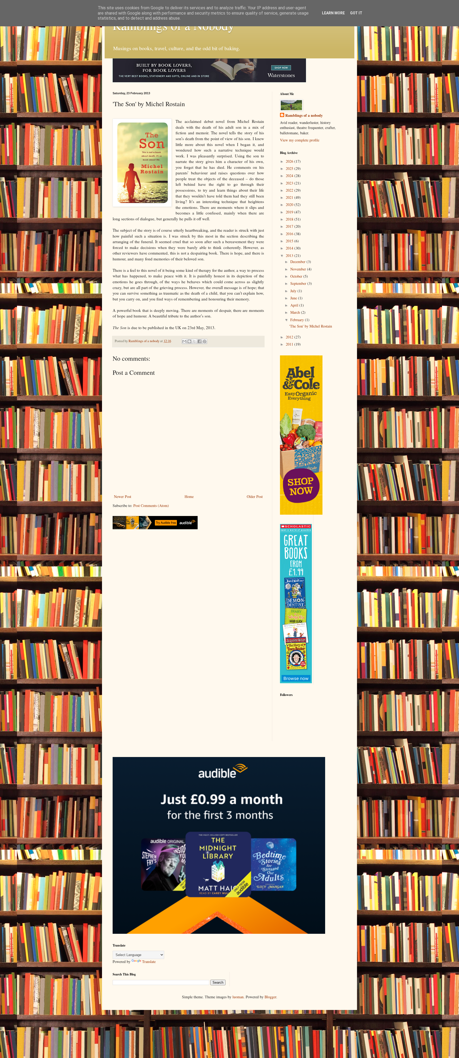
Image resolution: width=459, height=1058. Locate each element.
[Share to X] (194, 341)
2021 (290, 197)
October (296, 276)
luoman (238, 996)
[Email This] (184, 341)
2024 (290, 175)
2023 (290, 183)
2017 (290, 226)
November (298, 269)
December (298, 261)
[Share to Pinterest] (204, 341)
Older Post (255, 496)
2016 (290, 233)
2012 (290, 336)
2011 (290, 344)
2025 (290, 168)
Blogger (270, 996)
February (297, 319)
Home (189, 496)
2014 (290, 248)
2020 (290, 204)
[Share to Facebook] (199, 341)
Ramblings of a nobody (304, 115)
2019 (290, 211)
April (294, 305)
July (294, 290)
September (298, 283)
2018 (290, 219)
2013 (290, 255)
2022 (290, 190)
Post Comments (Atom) (151, 505)
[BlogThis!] (189, 341)
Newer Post (122, 496)
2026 (290, 161)
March (295, 312)
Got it (356, 13)
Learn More (333, 13)
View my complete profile (299, 140)
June (294, 297)
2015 (290, 240)
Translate (149, 961)
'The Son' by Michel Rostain (310, 326)
